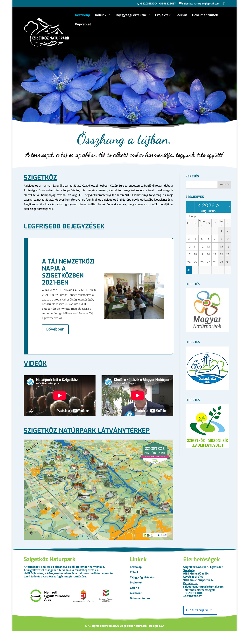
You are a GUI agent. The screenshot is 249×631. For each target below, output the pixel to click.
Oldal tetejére (197, 610)
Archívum (136, 593)
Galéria (181, 15)
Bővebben (55, 329)
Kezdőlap (82, 15)
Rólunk (100, 15)
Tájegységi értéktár (130, 15)
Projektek (163, 15)
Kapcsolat (83, 24)
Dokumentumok (205, 15)
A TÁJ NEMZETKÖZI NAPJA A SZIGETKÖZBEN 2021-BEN (68, 272)
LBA (161, 626)
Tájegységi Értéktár (142, 577)
